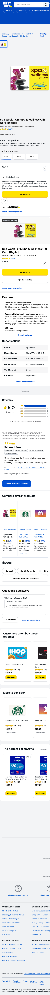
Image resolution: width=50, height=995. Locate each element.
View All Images (10, 530)
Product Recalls (8, 927)
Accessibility (6, 981)
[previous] (4, 458)
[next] (46, 458)
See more (23, 553)
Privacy (25, 981)
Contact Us (36, 935)
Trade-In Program (9, 931)
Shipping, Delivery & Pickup (13, 915)
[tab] (9, 571)
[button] (9, 10)
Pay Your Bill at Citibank (11, 948)
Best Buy (5, 34)
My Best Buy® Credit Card (12, 944)
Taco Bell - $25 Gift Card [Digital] (39, 535)
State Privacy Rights (41, 982)
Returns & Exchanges (10, 919)
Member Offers (38, 952)
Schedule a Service (39, 919)
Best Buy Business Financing (13, 960)
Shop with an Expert (40, 915)
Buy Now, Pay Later (9, 956)
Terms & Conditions (17, 982)
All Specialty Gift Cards (18, 36)
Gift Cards (16, 34)
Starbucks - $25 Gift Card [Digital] (24, 535)
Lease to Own (7, 952)
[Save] (4, 201)
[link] (16, 483)
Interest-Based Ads (33, 982)
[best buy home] (7, 4)
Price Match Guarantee (11, 923)
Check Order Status (10, 911)
